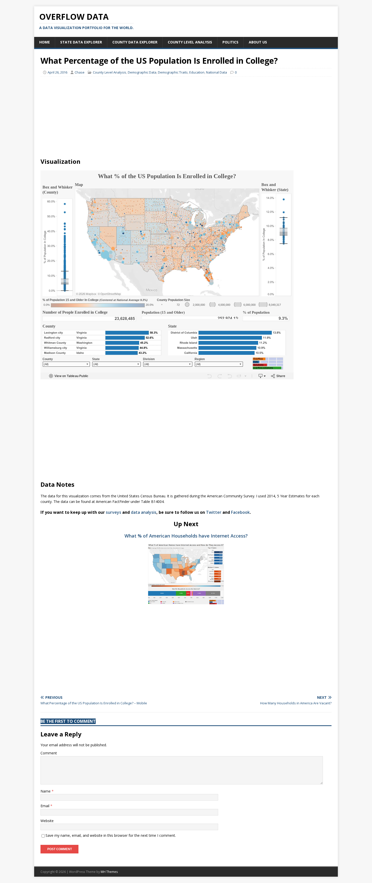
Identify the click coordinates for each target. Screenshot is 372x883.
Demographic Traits (173, 72)
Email (45, 805)
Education (196, 72)
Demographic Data (142, 72)
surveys (113, 512)
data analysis (143, 512)
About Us (258, 42)
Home (44, 42)
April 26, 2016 (57, 72)
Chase (80, 72)
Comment (48, 753)
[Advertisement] (186, 117)
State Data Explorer (81, 42)
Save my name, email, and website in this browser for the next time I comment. (111, 835)
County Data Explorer (134, 42)
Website (47, 820)
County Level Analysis (190, 42)
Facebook (240, 512)
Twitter (213, 512)
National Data (216, 72)
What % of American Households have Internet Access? (186, 536)
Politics (230, 42)
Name (46, 791)
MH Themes (109, 872)
